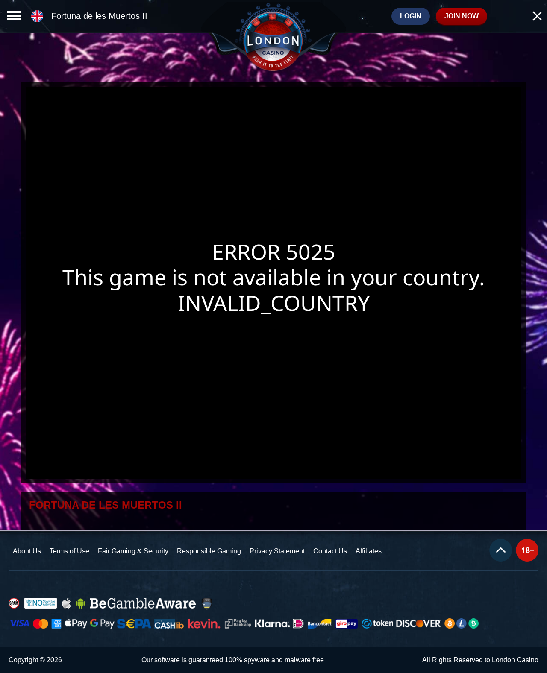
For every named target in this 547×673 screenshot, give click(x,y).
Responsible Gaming (209, 551)
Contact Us (330, 551)
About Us (27, 551)
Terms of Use (69, 551)
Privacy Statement (277, 551)
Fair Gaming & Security (133, 551)
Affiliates (369, 551)
